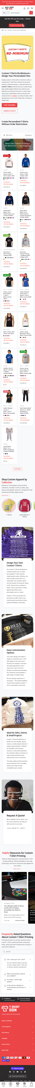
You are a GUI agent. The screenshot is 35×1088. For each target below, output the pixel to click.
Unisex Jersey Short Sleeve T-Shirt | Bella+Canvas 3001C (7, 295)
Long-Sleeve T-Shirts (24, 516)
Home (4, 30)
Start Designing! (9, 105)
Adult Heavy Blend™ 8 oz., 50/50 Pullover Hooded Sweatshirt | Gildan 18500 (25, 214)
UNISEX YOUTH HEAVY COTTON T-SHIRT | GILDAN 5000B (8, 371)
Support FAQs (14, 799)
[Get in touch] (28, 8)
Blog (30, 1080)
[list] (17, 999)
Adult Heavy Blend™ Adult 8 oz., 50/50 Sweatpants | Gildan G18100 (25, 410)
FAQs (21, 1080)
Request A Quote (10, 111)
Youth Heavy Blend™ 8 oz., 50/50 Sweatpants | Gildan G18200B (8, 449)
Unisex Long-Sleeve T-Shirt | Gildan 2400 (24, 174)
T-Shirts (9, 515)
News (25, 1080)
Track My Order (14, 1080)
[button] (3, 8)
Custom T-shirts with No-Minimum (17, 30)
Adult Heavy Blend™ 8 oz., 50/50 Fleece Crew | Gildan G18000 (8, 213)
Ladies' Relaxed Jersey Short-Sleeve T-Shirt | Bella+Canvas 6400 (25, 294)
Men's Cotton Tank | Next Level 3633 (8, 332)
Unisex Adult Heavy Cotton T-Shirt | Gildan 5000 (9, 174)
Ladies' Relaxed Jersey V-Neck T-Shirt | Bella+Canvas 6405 (9, 410)
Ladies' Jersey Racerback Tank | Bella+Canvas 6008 (25, 333)
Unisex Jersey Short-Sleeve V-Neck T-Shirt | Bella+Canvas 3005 (25, 371)
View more (5, 495)
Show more (17, 469)
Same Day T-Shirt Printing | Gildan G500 (7, 253)
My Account (7, 1080)
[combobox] (21, 13)
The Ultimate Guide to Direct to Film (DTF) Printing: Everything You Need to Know (14, 909)
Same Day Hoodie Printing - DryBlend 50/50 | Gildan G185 (25, 254)
